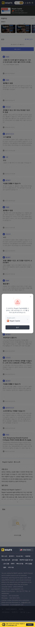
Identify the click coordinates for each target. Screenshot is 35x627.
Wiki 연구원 (19, 563)
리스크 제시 (19, 556)
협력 (4, 567)
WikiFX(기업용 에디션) (26, 560)
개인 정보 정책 (5, 560)
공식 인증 (6, 563)
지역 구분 (11, 567)
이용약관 (27, 556)
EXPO (12, 563)
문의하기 (11, 556)
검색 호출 (15, 560)
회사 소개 (4, 556)
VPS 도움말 (28, 563)
